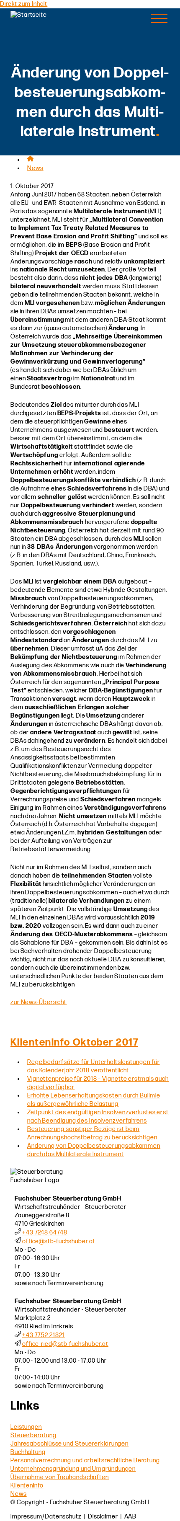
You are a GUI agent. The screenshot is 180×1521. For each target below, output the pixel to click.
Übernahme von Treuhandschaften (59, 1477)
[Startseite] (52, 14)
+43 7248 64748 (44, 1232)
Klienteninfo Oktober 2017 (74, 1042)
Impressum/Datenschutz (46, 1516)
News (35, 168)
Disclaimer (103, 1516)
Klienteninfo (27, 1485)
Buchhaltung (28, 1452)
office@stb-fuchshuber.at (58, 1241)
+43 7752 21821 (43, 1335)
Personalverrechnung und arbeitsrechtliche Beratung (85, 1460)
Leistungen (26, 1427)
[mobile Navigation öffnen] (159, 18)
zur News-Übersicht (38, 1002)
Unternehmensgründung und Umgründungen (73, 1468)
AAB (130, 1516)
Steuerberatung (33, 1435)
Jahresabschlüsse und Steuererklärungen (69, 1443)
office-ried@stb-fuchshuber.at (65, 1344)
